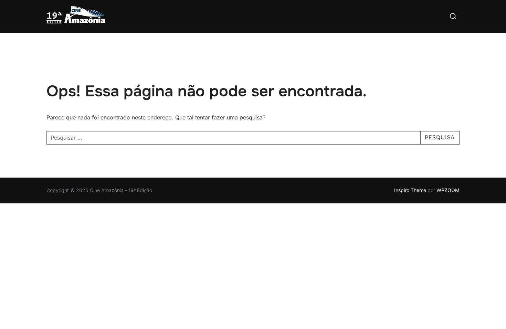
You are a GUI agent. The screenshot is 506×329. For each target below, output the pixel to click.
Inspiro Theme (410, 190)
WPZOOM (448, 190)
